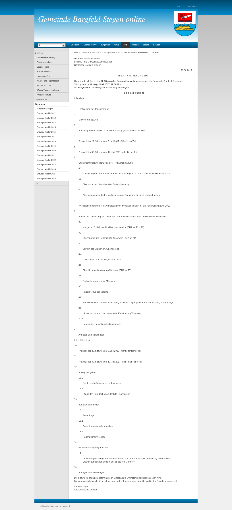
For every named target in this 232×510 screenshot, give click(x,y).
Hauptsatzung (41, 99)
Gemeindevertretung (46, 57)
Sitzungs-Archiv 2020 (46, 150)
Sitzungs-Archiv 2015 (46, 127)
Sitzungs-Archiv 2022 (46, 160)
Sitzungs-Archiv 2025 (46, 174)
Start (76, 53)
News (116, 45)
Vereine (135, 45)
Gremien (39, 53)
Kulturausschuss (44, 71)
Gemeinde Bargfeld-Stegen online (92, 18)
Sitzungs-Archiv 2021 (46, 155)
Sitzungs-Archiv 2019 (46, 146)
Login (178, 6)
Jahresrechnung (44, 85)
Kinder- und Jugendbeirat (48, 81)
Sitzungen (40, 104)
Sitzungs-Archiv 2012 (46, 113)
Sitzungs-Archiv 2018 (46, 141)
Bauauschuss (43, 67)
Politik (125, 45)
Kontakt (156, 45)
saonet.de (66, 506)
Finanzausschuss (45, 62)
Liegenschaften (43, 76)
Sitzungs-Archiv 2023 (46, 164)
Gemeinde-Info (90, 45)
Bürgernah (105, 45)
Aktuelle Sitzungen (45, 109)
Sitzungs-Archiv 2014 (46, 122)
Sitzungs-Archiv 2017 (46, 136)
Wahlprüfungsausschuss (48, 90)
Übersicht (75, 45)
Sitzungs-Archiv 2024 (46, 169)
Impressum (191, 6)
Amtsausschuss (44, 95)
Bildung (146, 45)
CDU (37, 183)
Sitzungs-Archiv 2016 (46, 132)
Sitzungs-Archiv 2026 (46, 178)
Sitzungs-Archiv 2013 (46, 118)
